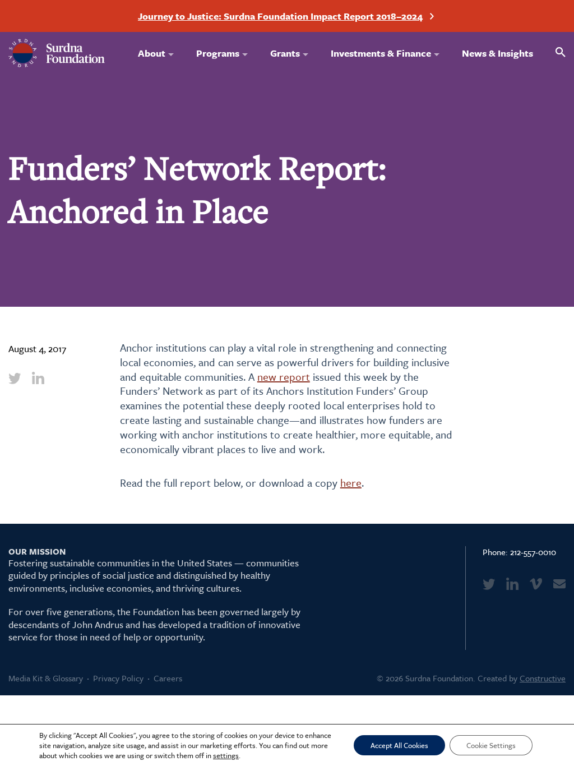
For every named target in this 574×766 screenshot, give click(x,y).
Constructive (543, 678)
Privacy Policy (118, 678)
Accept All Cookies (399, 745)
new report (283, 376)
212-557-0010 (533, 552)
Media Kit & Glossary (45, 678)
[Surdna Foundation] (56, 53)
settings (226, 755)
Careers (168, 678)
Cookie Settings (491, 745)
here (351, 482)
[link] (14, 378)
